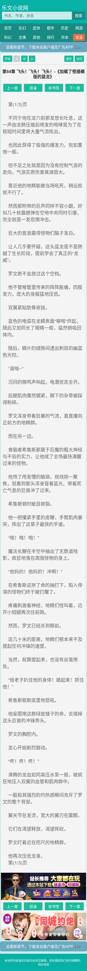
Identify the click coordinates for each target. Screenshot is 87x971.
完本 (64, 37)
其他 (36, 37)
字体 (7, 59)
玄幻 (22, 28)
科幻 (8, 37)
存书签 (53, 88)
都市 (50, 28)
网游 (79, 28)
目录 (33, 88)
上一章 (12, 88)
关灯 (79, 59)
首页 (8, 28)
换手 (69, 59)
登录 (79, 37)
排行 (50, 37)
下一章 (74, 88)
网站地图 (43, 964)
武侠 (36, 28)
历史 (64, 28)
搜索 (78, 15)
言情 (22, 37)
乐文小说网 (15, 7)
